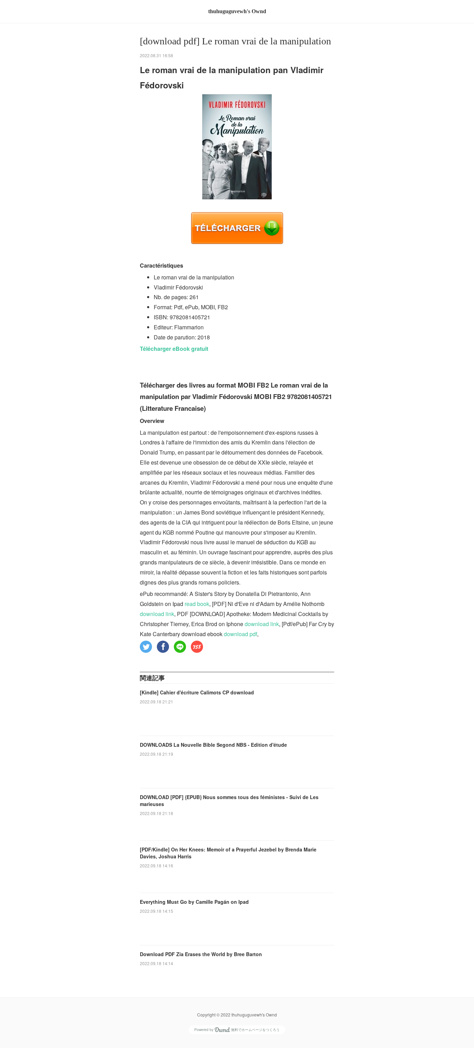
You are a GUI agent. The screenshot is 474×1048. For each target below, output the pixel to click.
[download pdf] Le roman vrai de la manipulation (235, 41)
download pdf (240, 634)
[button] (146, 647)
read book (197, 604)
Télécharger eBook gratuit (174, 349)
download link (157, 614)
